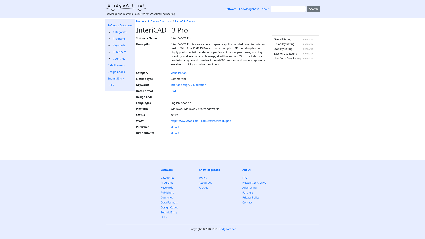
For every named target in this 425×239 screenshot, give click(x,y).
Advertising (249, 187)
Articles (203, 187)
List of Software (185, 21)
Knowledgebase (249, 9)
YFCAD (175, 127)
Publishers (119, 52)
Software (230, 9)
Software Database (120, 25)
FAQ (245, 177)
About (265, 9)
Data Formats (116, 65)
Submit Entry (116, 78)
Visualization (179, 73)
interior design (180, 85)
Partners (247, 192)
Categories (120, 32)
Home (140, 21)
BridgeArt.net (227, 229)
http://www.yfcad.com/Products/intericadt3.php (201, 121)
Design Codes (116, 72)
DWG (174, 91)
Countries (119, 58)
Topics (203, 177)
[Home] (127, 7)
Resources (205, 182)
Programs (119, 38)
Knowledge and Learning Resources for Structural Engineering (140, 13)
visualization (198, 85)
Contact (247, 202)
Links (111, 85)
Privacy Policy (250, 197)
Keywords (119, 45)
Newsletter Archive (254, 182)
